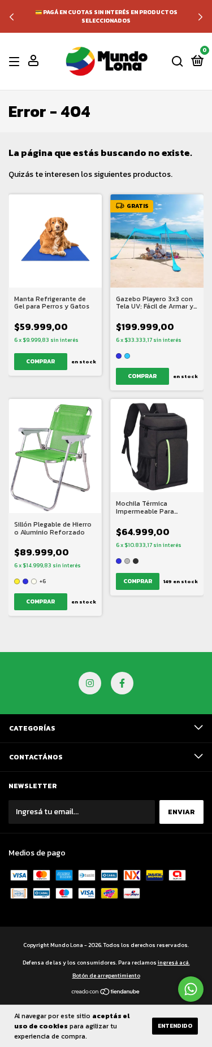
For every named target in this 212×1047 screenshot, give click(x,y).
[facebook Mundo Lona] (122, 683)
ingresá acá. (174, 962)
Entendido (175, 1026)
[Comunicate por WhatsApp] (191, 989)
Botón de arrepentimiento (106, 975)
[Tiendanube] (106, 993)
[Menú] (16, 61)
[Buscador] (177, 61)
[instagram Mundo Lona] (90, 683)
